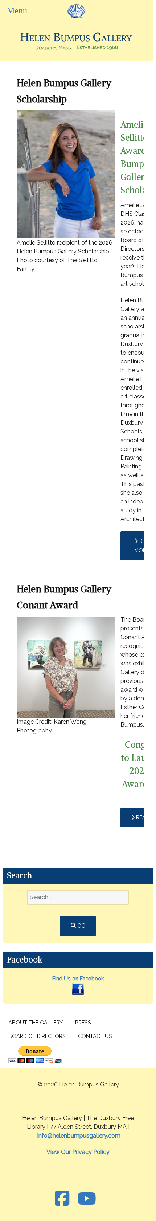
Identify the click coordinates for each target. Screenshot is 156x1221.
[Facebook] (78, 988)
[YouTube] (86, 1199)
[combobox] (78, 897)
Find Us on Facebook (78, 978)
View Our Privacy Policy (78, 1151)
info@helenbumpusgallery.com (78, 1135)
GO (81, 925)
